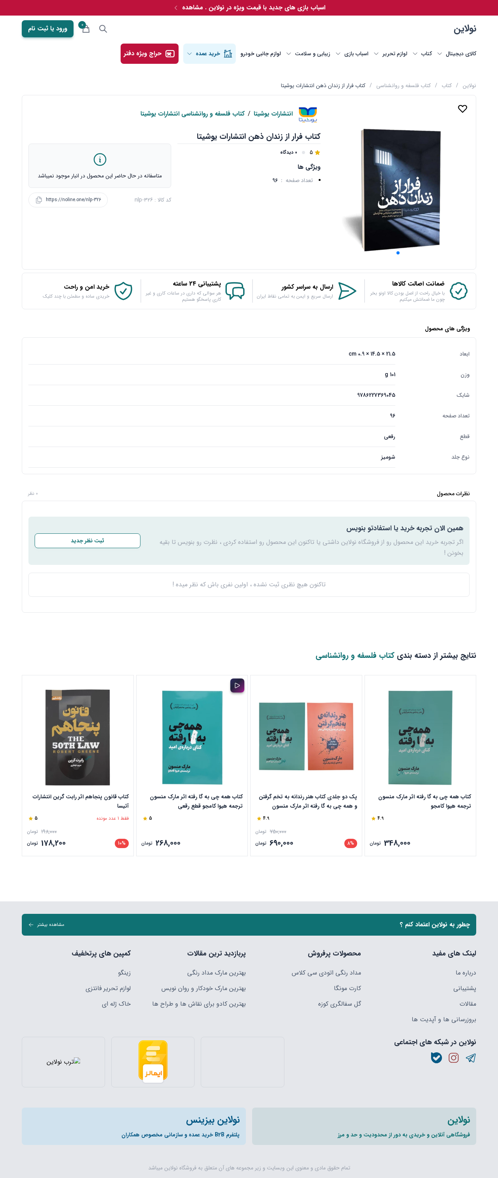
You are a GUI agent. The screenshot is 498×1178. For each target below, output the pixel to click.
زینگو (124, 973)
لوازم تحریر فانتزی (108, 988)
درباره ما (466, 973)
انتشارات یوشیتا (273, 114)
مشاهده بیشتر (50, 924)
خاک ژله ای (116, 1004)
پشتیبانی (464, 988)
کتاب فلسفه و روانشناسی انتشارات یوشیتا (192, 114)
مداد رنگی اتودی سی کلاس (326, 973)
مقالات (467, 1004)
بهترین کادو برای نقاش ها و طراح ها (199, 1004)
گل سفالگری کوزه (339, 1004)
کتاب (447, 85)
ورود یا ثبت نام (47, 28)
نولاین (465, 29)
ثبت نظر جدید (87, 540)
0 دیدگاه (288, 152)
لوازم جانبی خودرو (260, 53)
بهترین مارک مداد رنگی (216, 973)
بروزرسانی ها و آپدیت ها (444, 1019)
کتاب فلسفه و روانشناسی (403, 85)
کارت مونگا (347, 988)
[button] (398, 252)
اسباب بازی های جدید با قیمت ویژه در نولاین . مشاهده (253, 7)
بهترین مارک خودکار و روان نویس (203, 988)
